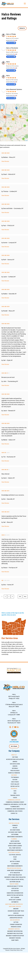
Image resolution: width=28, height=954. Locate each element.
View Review (5, 161)
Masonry (16, 908)
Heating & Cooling (14, 823)
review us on (10, 42)
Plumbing (14, 839)
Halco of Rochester (12, 48)
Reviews (15, 779)
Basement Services (14, 929)
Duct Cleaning (15, 897)
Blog (15, 791)
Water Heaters (15, 841)
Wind (15, 859)
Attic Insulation (15, 872)
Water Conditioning (15, 843)
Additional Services (15, 906)
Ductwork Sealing (15, 881)
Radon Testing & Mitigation (15, 895)
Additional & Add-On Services (14, 904)
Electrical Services (15, 854)
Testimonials (15, 777)
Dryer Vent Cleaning (15, 899)
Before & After (15, 786)
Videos (15, 797)
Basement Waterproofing (14, 931)
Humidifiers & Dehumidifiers (15, 893)
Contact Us (14, 813)
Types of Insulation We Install (15, 879)
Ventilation (14, 888)
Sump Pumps (15, 940)
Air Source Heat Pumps (15, 832)
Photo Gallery (15, 784)
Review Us (22, 28)
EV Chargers (15, 863)
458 (20, 596)
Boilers (15, 827)
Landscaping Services (15, 917)
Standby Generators (16, 924)
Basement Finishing (15, 938)
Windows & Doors (16, 926)
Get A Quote (14, 746)
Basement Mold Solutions (15, 933)
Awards (15, 761)
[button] (13, 135)
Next (25, 596)
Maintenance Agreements (15, 836)
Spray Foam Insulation (15, 875)
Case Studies (15, 782)
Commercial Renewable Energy (15, 802)
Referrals (15, 768)
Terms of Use (19, 950)
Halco (8, 62)
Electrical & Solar (14, 852)
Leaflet (26, 140)
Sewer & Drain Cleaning (15, 845)
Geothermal (15, 834)
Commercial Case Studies (14, 811)
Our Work (14, 775)
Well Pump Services (15, 848)
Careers (15, 766)
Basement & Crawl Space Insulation (14, 877)
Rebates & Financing (14, 773)
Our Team (15, 757)
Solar (15, 857)
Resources (14, 788)
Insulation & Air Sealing (14, 868)
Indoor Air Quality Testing (15, 886)
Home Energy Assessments (15, 870)
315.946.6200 (14, 742)
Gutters (16, 922)
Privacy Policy (13, 950)
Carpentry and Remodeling (16, 915)
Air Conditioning (15, 830)
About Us (14, 755)
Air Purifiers (15, 890)
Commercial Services (14, 800)
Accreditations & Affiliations (15, 759)
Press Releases (14, 770)
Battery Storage (15, 861)
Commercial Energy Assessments (15, 809)
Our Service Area (15, 764)
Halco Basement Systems (14, 89)
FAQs (15, 793)
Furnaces (15, 825)
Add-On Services (15, 920)
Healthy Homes (14, 884)
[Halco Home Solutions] (7, 4)
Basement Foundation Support (15, 935)
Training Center (15, 795)
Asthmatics (14, 902)
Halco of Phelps (11, 34)
